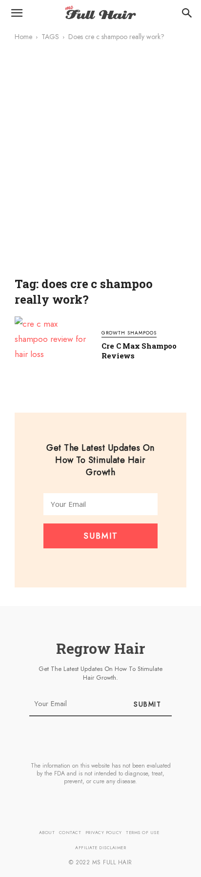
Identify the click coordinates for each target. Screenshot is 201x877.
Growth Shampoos (129, 333)
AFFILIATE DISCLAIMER (100, 847)
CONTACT (70, 832)
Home (23, 37)
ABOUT (47, 832)
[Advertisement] (100, 165)
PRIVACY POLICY (103, 832)
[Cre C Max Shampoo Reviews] (53, 345)
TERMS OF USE (142, 832)
